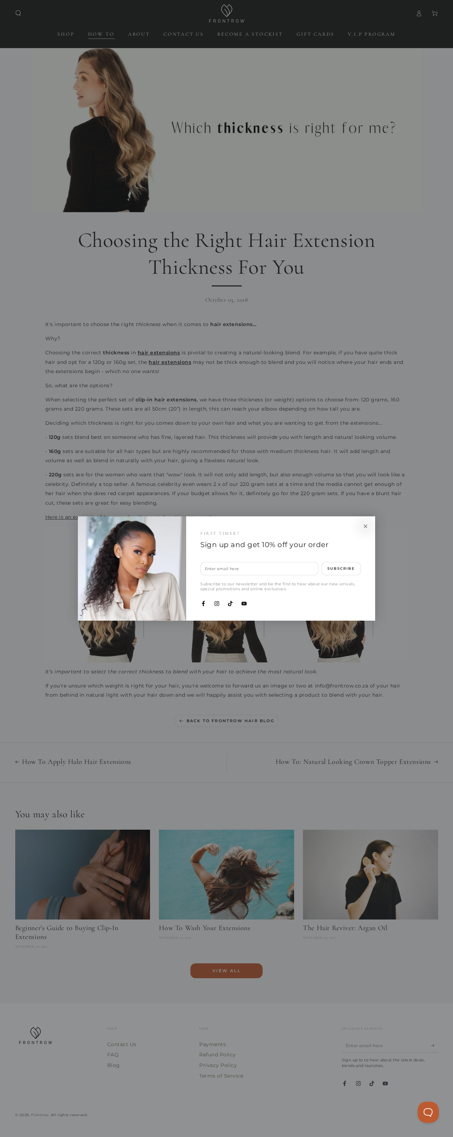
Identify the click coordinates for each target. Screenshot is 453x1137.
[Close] (365, 526)
